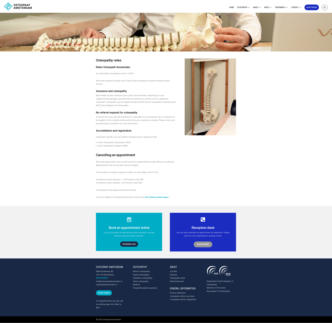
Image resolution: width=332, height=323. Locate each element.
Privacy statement (178, 293)
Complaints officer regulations (183, 299)
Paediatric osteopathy (142, 278)
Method (136, 284)
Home (231, 7)
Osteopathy (242, 7)
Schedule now (129, 244)
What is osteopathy (141, 271)
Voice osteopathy (140, 281)
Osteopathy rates (177, 278)
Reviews (173, 275)
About (255, 7)
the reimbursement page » (157, 197)
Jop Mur (173, 271)
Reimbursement (177, 281)
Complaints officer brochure (182, 296)
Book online (311, 7)
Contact (295, 7)
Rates (266, 7)
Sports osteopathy (141, 275)
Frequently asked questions (145, 288)
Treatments (280, 7)
